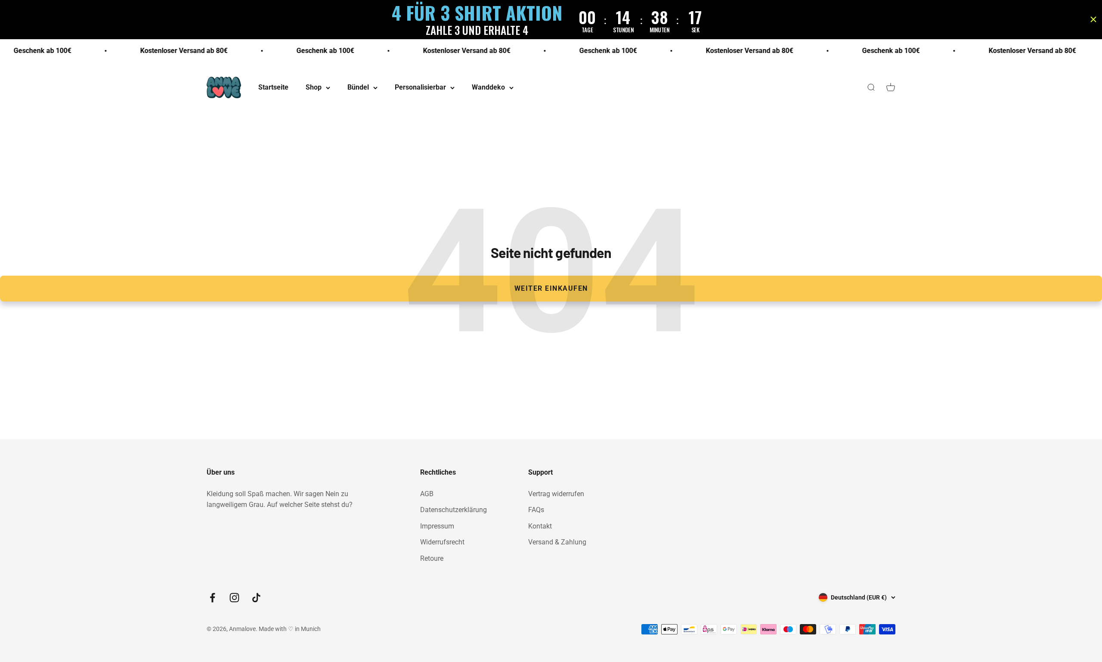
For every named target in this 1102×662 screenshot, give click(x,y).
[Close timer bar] (1093, 19)
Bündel (358, 88)
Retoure (431, 558)
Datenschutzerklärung (453, 510)
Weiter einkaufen (551, 288)
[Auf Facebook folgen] (212, 597)
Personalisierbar (420, 88)
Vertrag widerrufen (556, 494)
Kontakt (540, 526)
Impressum (437, 526)
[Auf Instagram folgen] (234, 597)
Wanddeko (488, 88)
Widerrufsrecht (442, 542)
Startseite (273, 88)
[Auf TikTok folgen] (256, 597)
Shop (314, 88)
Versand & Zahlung (557, 542)
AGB (426, 494)
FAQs (536, 510)
